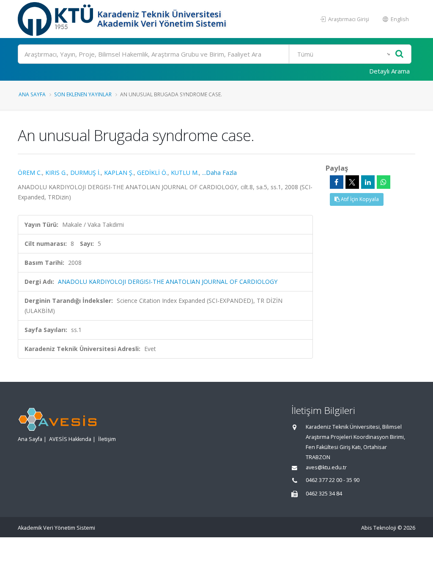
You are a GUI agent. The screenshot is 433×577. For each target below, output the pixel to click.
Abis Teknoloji (378, 527)
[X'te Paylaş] (352, 182)
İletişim (107, 439)
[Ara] (399, 54)
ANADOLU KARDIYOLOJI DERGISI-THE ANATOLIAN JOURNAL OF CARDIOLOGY (167, 282)
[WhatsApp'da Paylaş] (383, 182)
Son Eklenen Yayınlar (83, 94)
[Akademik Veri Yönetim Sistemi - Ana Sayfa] (56, 19)
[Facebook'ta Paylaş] (336, 182)
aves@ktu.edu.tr (326, 467)
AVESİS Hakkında (70, 439)
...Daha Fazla (219, 173)
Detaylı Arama (389, 71)
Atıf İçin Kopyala (359, 199)
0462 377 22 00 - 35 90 (332, 480)
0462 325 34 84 (324, 493)
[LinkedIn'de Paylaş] (368, 182)
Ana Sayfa (32, 94)
